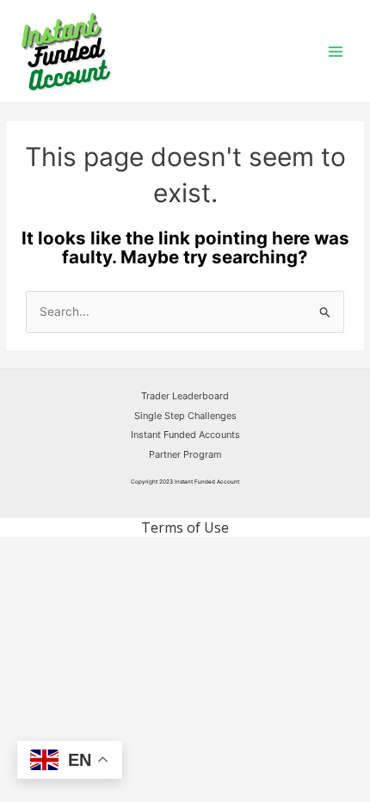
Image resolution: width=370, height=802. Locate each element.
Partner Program (185, 454)
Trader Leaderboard (185, 396)
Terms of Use (185, 527)
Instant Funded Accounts (185, 435)
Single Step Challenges (185, 416)
